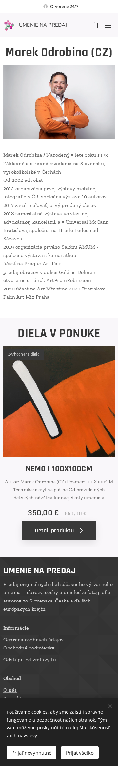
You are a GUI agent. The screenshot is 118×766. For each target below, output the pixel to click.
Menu (108, 25)
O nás (10, 690)
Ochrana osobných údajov (33, 639)
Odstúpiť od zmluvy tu (29, 659)
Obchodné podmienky (28, 648)
